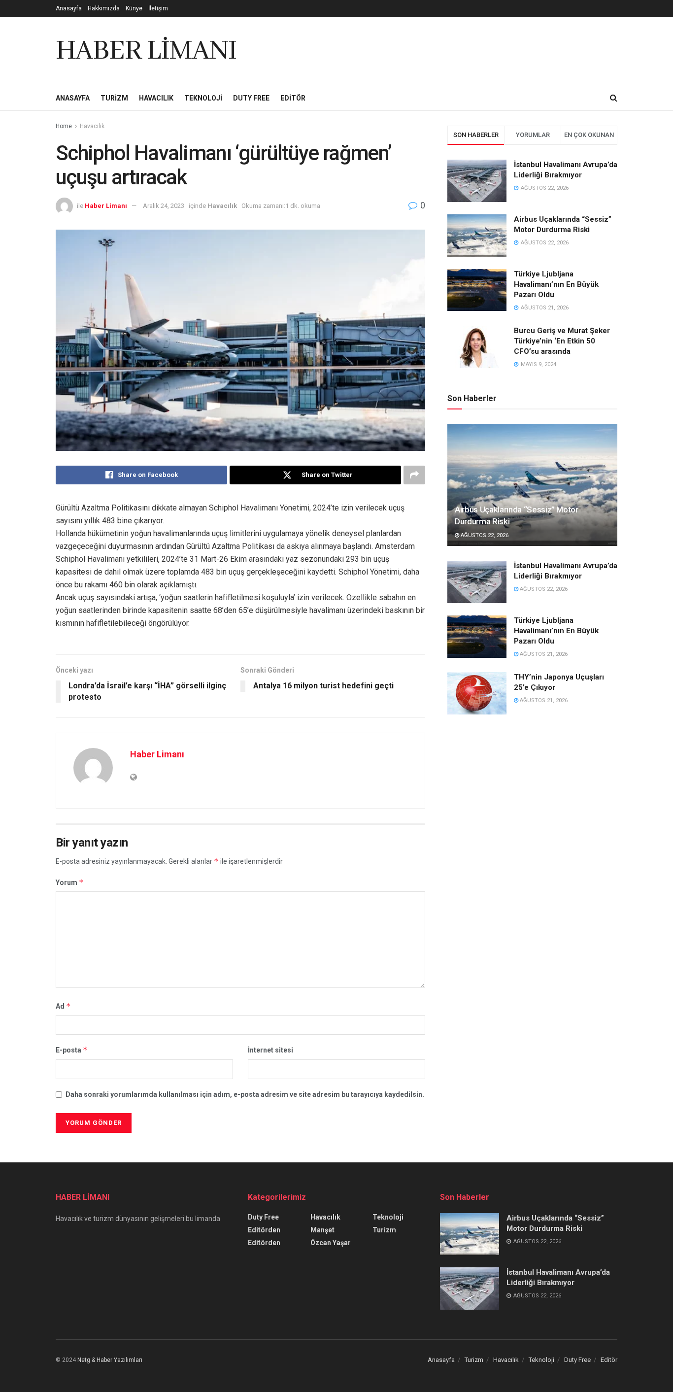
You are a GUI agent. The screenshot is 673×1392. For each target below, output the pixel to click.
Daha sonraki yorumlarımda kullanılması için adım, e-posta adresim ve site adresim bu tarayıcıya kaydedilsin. (245, 1094)
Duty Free (251, 98)
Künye (134, 8)
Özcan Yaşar (330, 1243)
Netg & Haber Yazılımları (109, 1360)
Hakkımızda (104, 8)
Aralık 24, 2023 (163, 205)
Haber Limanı (106, 205)
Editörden (264, 1230)
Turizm (114, 98)
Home (64, 126)
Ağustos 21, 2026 (543, 654)
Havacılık (156, 98)
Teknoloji (203, 98)
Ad (63, 1006)
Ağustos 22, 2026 (483, 535)
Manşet (322, 1230)
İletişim (158, 8)
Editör (292, 98)
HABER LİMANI (146, 51)
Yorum (70, 882)
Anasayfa (69, 8)
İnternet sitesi (270, 1050)
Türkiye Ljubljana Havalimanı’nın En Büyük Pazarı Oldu (556, 284)
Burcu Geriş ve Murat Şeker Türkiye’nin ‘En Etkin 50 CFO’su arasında (562, 341)
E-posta (72, 1049)
